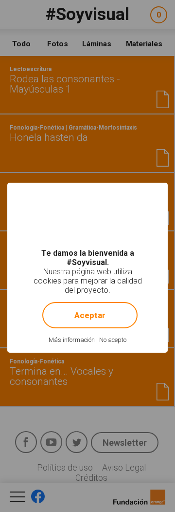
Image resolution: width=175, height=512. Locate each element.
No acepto (112, 339)
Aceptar (89, 315)
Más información (72, 339)
